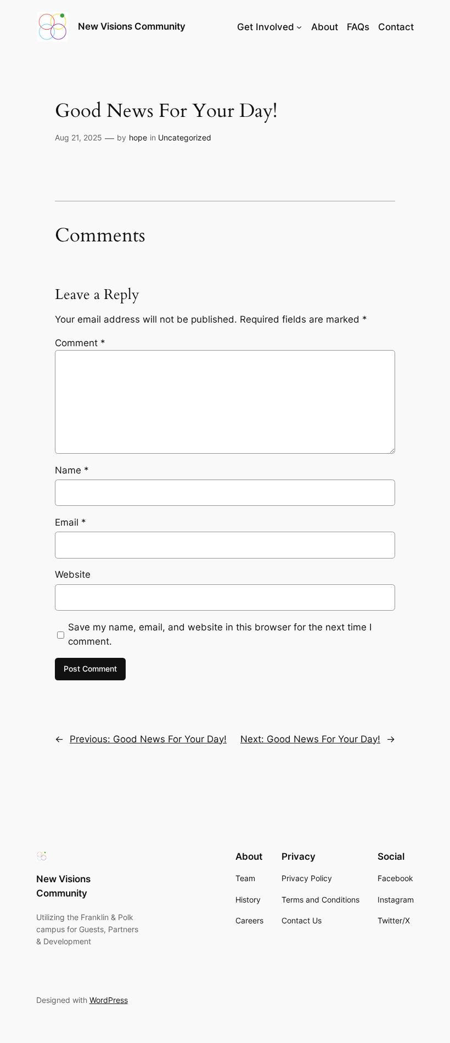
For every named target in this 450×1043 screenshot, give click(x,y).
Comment (80, 342)
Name (72, 470)
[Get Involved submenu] (299, 27)
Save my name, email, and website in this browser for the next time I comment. (220, 634)
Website (73, 574)
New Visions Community (131, 26)
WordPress (108, 1000)
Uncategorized (184, 137)
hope (138, 137)
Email (70, 522)
